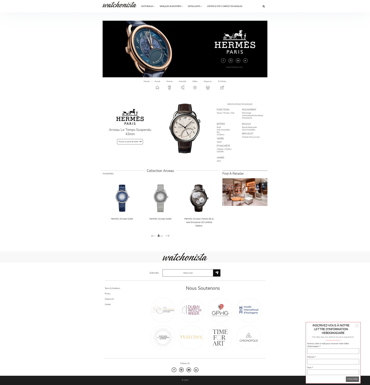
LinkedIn (196, 369)
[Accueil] (121, 4)
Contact (108, 304)
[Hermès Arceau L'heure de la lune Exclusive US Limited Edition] (199, 198)
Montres (169, 81)
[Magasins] (244, 192)
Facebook (223, 60)
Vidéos (195, 81)
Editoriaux (147, 6)
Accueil (157, 81)
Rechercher (263, 6)
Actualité (182, 81)
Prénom (311, 357)
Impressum (109, 299)
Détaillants (194, 6)
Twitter (245, 60)
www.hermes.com (234, 67)
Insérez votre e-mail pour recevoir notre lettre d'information (328, 345)
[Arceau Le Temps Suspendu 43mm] (185, 128)
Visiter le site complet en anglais (224, 6)
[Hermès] (130, 116)
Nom (310, 367)
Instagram (230, 60)
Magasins (208, 81)
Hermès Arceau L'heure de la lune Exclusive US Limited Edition (198, 222)
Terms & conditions (112, 288)
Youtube (238, 60)
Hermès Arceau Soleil (122, 218)
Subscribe (154, 272)
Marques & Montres (170, 6)
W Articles (222, 81)
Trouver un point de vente (128, 141)
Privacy (107, 293)
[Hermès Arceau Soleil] (122, 198)
